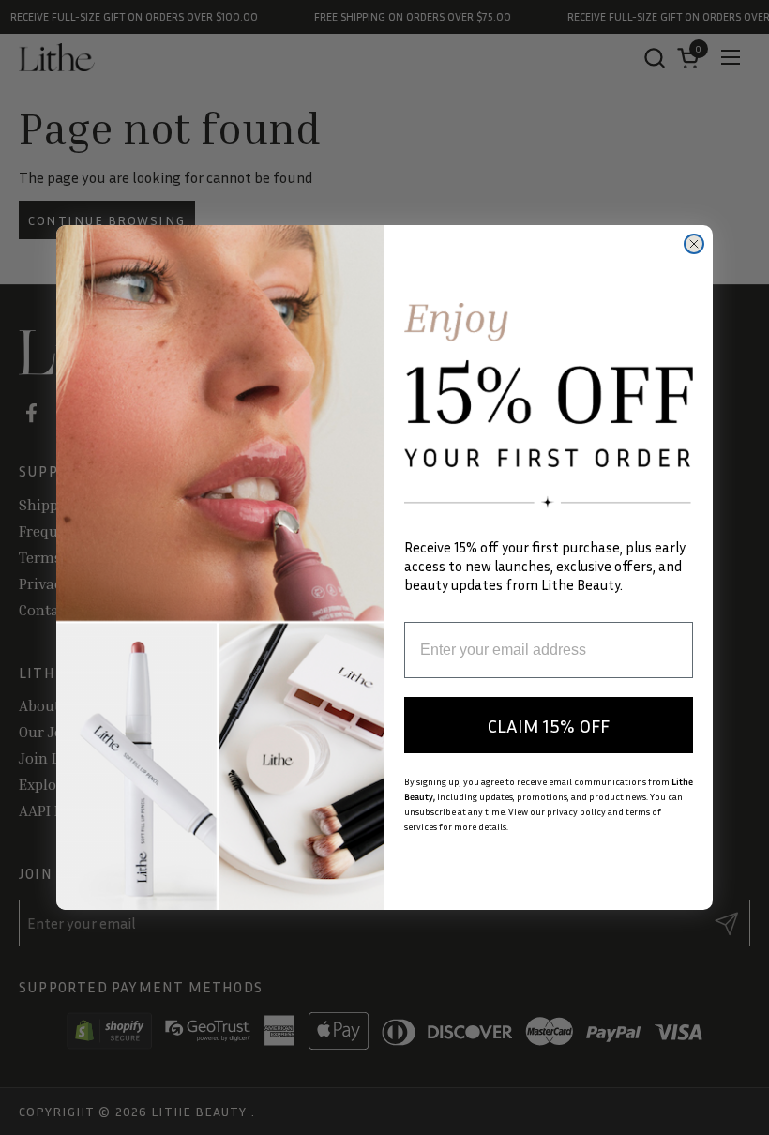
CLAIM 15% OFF (549, 725)
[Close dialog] (694, 244)
